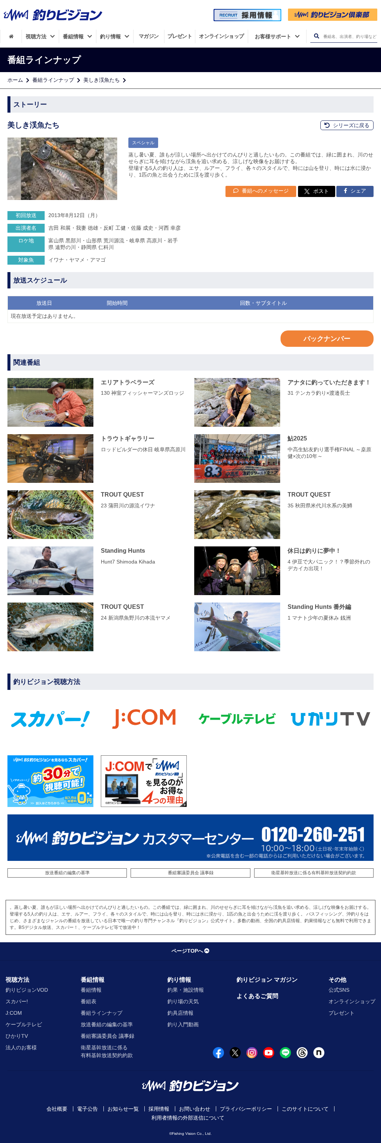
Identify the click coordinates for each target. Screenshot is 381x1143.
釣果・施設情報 (185, 990)
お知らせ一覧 (123, 1109)
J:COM (14, 1013)
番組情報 (93, 979)
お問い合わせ (194, 1109)
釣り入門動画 (183, 1024)
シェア (357, 191)
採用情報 (158, 1109)
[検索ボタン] (316, 36)
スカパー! (17, 1001)
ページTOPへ (187, 951)
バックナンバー (327, 338)
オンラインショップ (352, 1001)
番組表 (88, 1001)
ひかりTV (17, 1036)
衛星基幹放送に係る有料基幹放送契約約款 (313, 872)
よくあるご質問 (257, 996)
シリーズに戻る (350, 125)
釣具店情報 (180, 1013)
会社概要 (57, 1109)
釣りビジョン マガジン (267, 979)
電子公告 (87, 1109)
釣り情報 (179, 979)
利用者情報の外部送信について (187, 1118)
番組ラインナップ (53, 80)
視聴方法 (17, 979)
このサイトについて (305, 1109)
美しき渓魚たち (101, 80)
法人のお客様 (21, 1047)
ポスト (321, 191)
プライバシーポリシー (246, 1109)
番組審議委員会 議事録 (191, 872)
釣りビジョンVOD (27, 990)
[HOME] (11, 36)
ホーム (15, 80)
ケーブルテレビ (24, 1024)
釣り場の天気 (183, 1001)
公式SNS (339, 990)
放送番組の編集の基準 (67, 872)
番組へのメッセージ (264, 191)
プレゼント (342, 1013)
